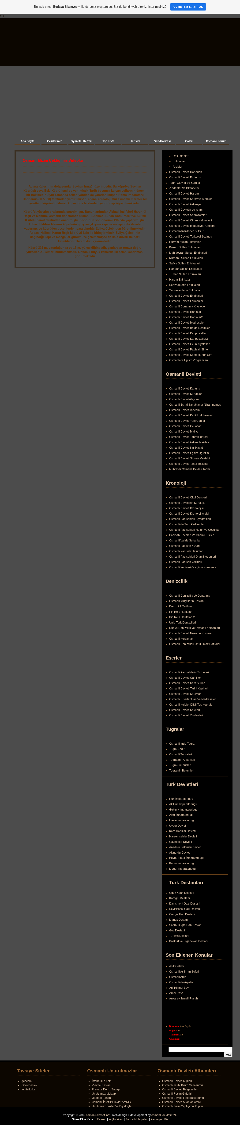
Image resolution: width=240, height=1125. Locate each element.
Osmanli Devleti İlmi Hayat (186, 447)
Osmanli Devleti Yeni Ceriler (187, 420)
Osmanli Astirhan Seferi (184, 973)
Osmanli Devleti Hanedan (185, 172)
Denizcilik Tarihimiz (181, 606)
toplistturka (28, 1089)
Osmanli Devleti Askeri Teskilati (189, 442)
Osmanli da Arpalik (181, 984)
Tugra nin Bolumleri (181, 770)
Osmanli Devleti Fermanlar (186, 301)
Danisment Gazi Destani (184, 903)
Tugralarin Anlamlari (182, 759)
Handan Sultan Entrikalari (185, 268)
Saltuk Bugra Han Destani (185, 925)
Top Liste (108, 141)
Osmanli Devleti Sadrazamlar (187, 215)
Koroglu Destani (179, 898)
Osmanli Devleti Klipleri (177, 1081)
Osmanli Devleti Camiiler (185, 677)
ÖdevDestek (29, 1085)
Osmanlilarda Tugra (182, 743)
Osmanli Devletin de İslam (185, 209)
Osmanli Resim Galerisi (177, 1093)
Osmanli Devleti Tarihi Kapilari (188, 688)
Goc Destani (177, 930)
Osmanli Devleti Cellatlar (185, 426)
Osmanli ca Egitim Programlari (188, 360)
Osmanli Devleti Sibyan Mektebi (189, 458)
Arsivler (177, 166)
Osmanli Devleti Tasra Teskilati (188, 463)
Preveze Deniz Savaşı (106, 1089)
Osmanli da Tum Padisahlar (187, 524)
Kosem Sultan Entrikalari (185, 247)
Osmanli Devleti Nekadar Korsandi (191, 633)
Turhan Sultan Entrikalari (185, 274)
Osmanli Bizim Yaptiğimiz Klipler (182, 1106)
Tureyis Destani (179, 936)
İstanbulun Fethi (102, 1081)
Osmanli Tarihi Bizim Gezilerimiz (182, 1085)
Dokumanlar (180, 156)
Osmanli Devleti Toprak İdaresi (188, 437)
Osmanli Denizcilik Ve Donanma (189, 595)
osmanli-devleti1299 (164, 1115)
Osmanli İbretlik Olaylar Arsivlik (111, 1102)
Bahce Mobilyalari (136, 1119)
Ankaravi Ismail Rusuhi (184, 1000)
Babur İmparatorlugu (182, 863)
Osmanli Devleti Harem (184, 193)
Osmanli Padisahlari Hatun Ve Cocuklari (194, 529)
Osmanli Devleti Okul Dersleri (188, 497)
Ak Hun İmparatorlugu (183, 804)
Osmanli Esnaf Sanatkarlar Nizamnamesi (195, 404)
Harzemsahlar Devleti (183, 836)
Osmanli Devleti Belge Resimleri (189, 328)
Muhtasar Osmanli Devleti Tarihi (189, 469)
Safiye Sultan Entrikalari (184, 263)
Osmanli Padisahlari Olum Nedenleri (192, 556)
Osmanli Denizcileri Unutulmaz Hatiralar (194, 644)
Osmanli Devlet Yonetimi (184, 410)
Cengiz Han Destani (182, 914)
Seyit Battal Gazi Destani (185, 909)
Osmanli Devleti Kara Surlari (187, 683)
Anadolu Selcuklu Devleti (185, 847)
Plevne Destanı (101, 1085)
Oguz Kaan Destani (181, 892)
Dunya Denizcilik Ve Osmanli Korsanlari (194, 628)
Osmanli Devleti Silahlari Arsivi (181, 1102)
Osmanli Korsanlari (181, 638)
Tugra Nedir (176, 749)
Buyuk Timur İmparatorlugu (186, 858)
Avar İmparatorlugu (181, 815)
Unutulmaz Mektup (104, 1093)
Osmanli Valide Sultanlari (185, 540)
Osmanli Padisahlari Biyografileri (190, 519)
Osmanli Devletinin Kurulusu (187, 503)
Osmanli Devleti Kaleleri (184, 710)
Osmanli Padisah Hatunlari (186, 551)
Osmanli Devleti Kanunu (184, 388)
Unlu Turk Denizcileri (182, 622)
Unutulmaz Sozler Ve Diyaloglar (112, 1106)
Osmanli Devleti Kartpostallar (187, 333)
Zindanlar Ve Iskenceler (184, 188)
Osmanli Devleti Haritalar (185, 312)
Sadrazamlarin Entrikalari (185, 290)
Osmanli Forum (216, 141)
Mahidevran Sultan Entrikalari (188, 252)
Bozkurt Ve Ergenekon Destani (188, 941)
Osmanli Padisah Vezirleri (185, 562)
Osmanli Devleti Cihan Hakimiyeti (190, 220)
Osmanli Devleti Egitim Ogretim (189, 453)
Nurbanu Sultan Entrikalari (186, 258)
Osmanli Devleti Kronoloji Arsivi (189, 513)
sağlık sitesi (116, 1119)
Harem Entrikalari (180, 279)
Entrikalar (179, 161)
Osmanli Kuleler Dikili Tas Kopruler (191, 704)
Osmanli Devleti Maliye (184, 431)
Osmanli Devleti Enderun (185, 177)
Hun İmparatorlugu (181, 798)
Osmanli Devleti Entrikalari (186, 295)
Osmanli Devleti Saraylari (185, 694)
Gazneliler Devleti (180, 842)
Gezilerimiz (54, 141)
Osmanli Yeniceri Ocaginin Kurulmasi (193, 567)
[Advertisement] (120, 101)
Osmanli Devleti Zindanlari (186, 715)
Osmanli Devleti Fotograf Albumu (183, 1098)
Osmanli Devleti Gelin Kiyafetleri (189, 344)
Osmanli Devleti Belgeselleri (180, 1089)
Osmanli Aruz (177, 979)
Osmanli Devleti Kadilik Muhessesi (191, 415)
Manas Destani (178, 919)
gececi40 (27, 1081)
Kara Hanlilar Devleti (182, 831)
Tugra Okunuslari (180, 765)
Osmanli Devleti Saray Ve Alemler (190, 199)
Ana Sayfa (27, 141)
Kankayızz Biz (159, 1119)
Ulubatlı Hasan (101, 1098)
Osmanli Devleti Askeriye (185, 204)
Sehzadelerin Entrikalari (184, 285)
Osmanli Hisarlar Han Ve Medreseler (192, 699)
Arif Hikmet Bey (179, 989)
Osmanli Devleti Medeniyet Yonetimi (192, 225)
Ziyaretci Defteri (81, 141)
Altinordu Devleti (179, 852)
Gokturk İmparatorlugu (183, 809)
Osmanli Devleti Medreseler (187, 322)
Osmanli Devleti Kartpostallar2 (188, 338)
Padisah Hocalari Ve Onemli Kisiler (191, 535)
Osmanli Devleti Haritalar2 (186, 317)
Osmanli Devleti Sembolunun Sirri (190, 355)
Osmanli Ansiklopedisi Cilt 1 (187, 231)
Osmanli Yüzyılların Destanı (186, 601)
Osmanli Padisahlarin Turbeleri (189, 672)
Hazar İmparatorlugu (182, 820)
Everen (101, 1119)
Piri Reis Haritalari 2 (182, 617)
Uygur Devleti (178, 825)
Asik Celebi (176, 968)
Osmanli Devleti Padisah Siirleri (189, 349)
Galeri (189, 141)
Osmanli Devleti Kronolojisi (186, 508)
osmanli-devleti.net (98, 1115)
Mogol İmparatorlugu (182, 868)
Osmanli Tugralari (180, 754)
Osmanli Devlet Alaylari (184, 399)
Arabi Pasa (176, 995)
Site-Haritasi (162, 141)
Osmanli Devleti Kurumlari (185, 394)
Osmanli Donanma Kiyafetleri (187, 306)
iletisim (135, 141)
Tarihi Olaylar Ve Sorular (184, 182)
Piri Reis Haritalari (180, 611)
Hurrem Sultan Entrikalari (185, 242)
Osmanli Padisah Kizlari (184, 546)
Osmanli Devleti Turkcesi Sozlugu (190, 236)
